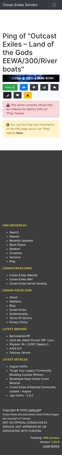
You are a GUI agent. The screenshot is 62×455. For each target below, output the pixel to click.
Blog (12, 305)
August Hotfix (18, 366)
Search (13, 232)
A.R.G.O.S (15, 348)
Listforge (33, 410)
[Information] (34, 87)
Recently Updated (21, 240)
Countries (15, 253)
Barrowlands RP (19, 336)
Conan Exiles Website (23, 275)
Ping (12, 261)
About (13, 297)
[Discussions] (54, 87)
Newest (14, 236)
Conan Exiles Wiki (21, 279)
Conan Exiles (17, 309)
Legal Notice (51, 446)
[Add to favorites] (18, 95)
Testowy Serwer (19, 352)
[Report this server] (28, 95)
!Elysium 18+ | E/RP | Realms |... (29, 344)
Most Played (17, 244)
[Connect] (24, 87)
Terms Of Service (20, 318)
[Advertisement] (31, 21)
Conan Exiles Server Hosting (28, 283)
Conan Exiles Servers (20, 5)
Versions (14, 257)
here (19, 133)
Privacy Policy (18, 322)
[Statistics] (44, 87)
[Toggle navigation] (54, 4)
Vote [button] (8, 87)
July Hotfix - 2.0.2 (21, 395)
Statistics (15, 301)
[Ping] (7, 95)
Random (14, 249)
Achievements (18, 314)
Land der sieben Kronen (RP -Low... (32, 340)
